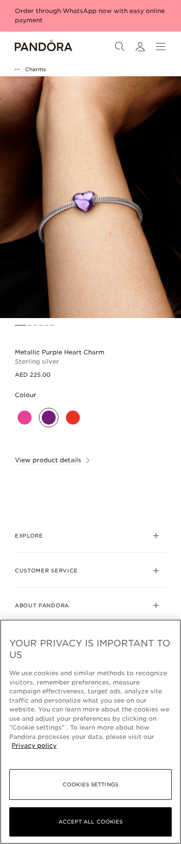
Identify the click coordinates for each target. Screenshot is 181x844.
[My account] (140, 46)
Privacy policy (34, 745)
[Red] (73, 417)
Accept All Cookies (90, 821)
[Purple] (48, 417)
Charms (35, 69)
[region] (90, 731)
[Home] (43, 46)
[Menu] (160, 46)
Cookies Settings (90, 784)
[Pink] (24, 417)
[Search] (120, 46)
